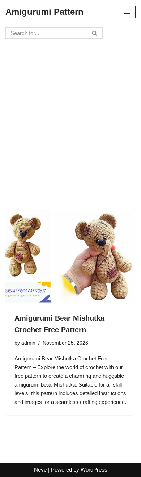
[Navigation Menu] (127, 12)
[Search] (95, 33)
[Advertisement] (70, 112)
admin (28, 343)
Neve (40, 470)
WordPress (94, 470)
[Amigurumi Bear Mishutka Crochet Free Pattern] (70, 256)
